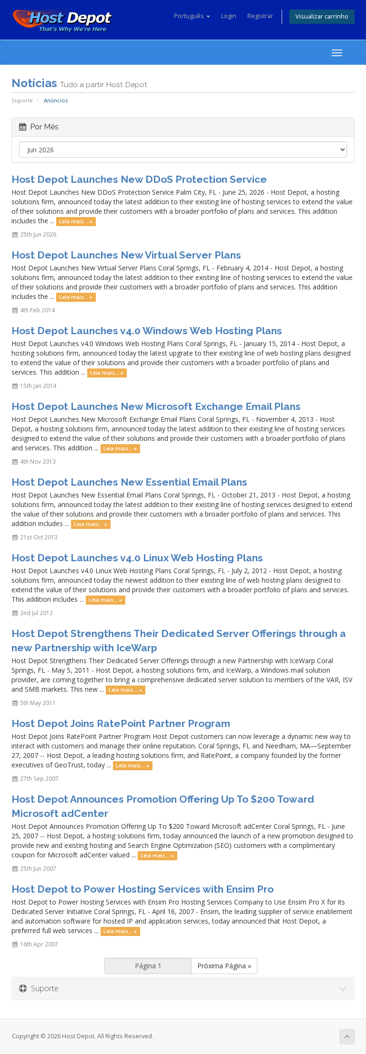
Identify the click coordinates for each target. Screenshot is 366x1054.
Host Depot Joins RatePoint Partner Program (120, 723)
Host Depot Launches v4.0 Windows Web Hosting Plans (146, 331)
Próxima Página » (224, 965)
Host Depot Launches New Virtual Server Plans (126, 255)
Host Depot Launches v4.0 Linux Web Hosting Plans (137, 558)
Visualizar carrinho (321, 16)
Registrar (260, 16)
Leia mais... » (75, 221)
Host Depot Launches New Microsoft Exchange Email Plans (156, 406)
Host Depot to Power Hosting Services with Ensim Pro (142, 889)
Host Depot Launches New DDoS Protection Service (139, 179)
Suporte (22, 100)
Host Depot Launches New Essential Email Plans (129, 482)
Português (189, 16)
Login (228, 16)
